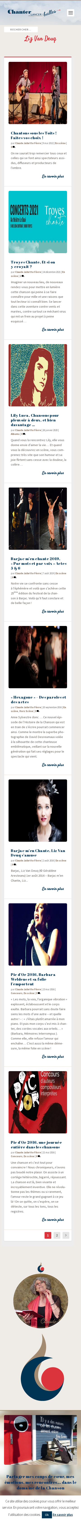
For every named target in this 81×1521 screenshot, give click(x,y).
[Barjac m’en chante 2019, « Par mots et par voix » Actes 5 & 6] (38, 519)
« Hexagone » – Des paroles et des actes (38, 699)
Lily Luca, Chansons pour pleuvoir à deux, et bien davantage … (35, 420)
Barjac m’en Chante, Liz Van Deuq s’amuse (38, 853)
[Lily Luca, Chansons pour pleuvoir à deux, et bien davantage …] (38, 375)
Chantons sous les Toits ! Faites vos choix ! (34, 135)
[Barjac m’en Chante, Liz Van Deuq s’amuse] (38, 810)
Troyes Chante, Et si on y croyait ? (33, 264)
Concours (16, 993)
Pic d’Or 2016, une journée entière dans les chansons (36, 1145)
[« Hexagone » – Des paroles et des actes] (38, 657)
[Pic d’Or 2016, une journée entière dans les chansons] (38, 1102)
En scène (60, 143)
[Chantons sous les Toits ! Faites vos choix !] (38, 93)
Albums (15, 434)
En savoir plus (53, 176)
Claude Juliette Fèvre (28, 143)
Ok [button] (47, 1515)
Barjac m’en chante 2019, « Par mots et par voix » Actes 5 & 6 (38, 563)
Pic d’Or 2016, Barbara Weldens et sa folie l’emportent (33, 979)
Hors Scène (26, 711)
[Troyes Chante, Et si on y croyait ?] (38, 222)
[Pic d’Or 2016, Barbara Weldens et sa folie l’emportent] (38, 934)
